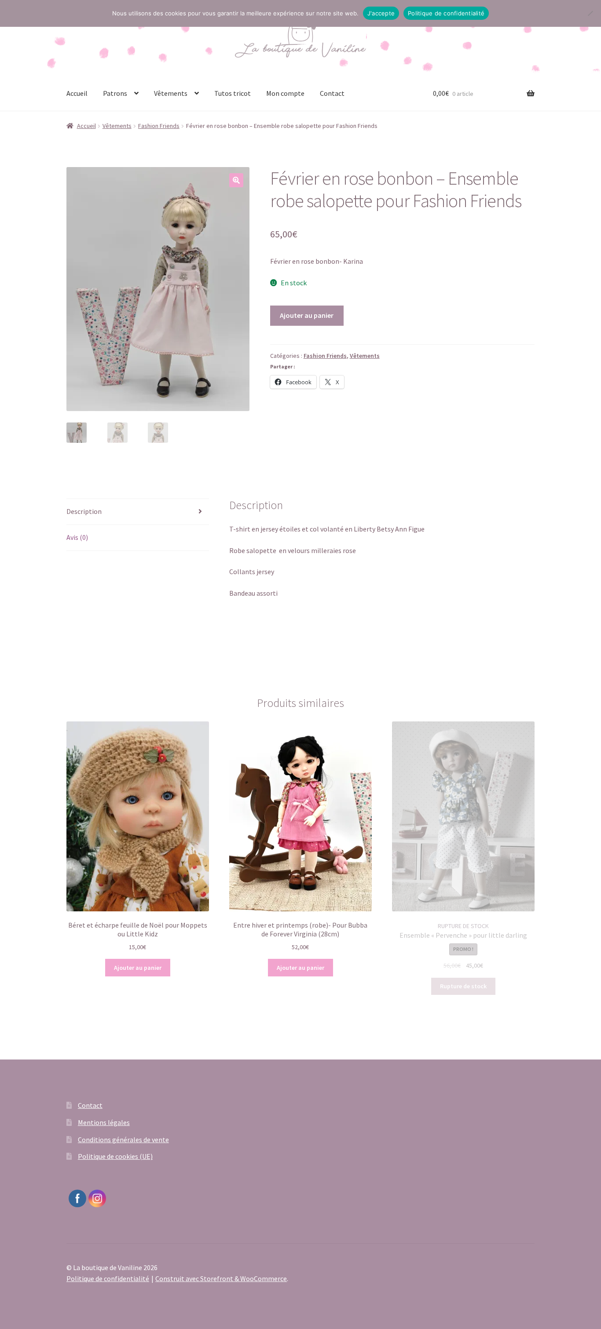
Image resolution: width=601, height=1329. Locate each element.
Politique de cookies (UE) (115, 1156)
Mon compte (285, 93)
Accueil (77, 93)
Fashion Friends (159, 126)
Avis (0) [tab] (77, 537)
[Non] (590, 13)
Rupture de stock (463, 986)
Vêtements (170, 93)
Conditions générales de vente (123, 1139)
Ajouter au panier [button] (137, 968)
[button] (236, 180)
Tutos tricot (232, 93)
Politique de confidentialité (107, 1278)
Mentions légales (104, 1122)
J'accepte (381, 13)
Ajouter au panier (306, 315)
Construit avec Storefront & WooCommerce (221, 1278)
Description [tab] (84, 511)
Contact (332, 93)
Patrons (115, 93)
